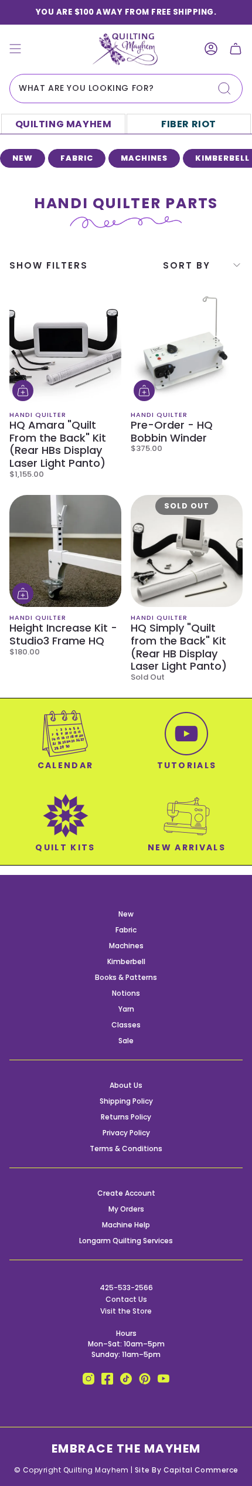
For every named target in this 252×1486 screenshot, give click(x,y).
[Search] (224, 89)
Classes (126, 1025)
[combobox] (126, 88)
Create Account (126, 1193)
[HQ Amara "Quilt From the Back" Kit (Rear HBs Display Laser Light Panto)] (65, 348)
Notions (126, 993)
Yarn (126, 1009)
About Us (126, 1085)
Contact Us (126, 1299)
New (126, 914)
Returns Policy (126, 1117)
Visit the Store (126, 1311)
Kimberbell (126, 961)
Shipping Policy (126, 1101)
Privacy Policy (126, 1133)
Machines (126, 946)
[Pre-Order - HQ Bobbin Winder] (187, 348)
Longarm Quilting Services (126, 1241)
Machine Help (126, 1225)
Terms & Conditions (126, 1148)
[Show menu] (15, 49)
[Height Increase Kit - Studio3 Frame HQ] (65, 551)
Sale (126, 1041)
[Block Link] (65, 746)
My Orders (126, 1209)
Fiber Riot (188, 124)
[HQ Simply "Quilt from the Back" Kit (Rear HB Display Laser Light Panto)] (187, 551)
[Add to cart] (22, 390)
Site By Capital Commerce (187, 1470)
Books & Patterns (126, 977)
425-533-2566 (126, 1287)
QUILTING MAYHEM (63, 124)
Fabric (126, 930)
